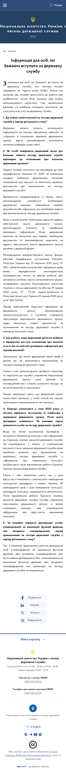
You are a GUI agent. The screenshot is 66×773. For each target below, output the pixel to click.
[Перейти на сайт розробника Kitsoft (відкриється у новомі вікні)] (22, 766)
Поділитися (34, 597)
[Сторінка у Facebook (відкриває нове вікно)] (26, 734)
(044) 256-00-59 (33, 693)
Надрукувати (34, 620)
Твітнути (34, 613)
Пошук (58, 5)
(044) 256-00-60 (33, 682)
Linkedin (34, 605)
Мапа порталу (30, 639)
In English (35, 727)
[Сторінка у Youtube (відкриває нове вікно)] (35, 734)
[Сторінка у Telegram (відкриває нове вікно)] (31, 734)
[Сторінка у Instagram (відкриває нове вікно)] (40, 734)
